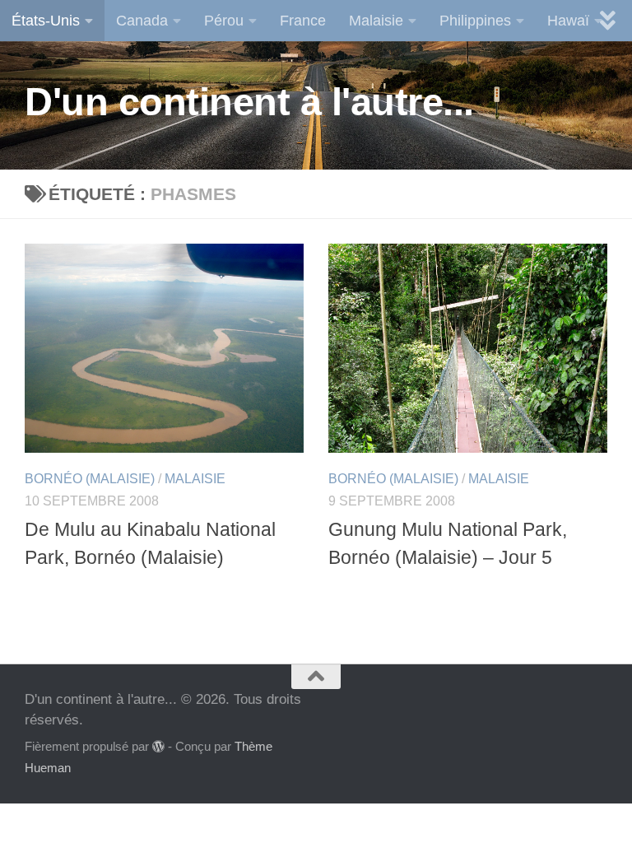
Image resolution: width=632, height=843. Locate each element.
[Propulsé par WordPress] (158, 747)
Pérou (224, 20)
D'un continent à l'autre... (249, 101)
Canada (142, 20)
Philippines (475, 20)
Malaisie (376, 20)
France (303, 20)
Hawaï (568, 20)
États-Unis (46, 20)
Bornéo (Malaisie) (90, 479)
